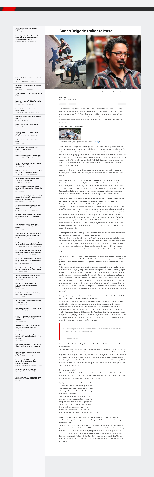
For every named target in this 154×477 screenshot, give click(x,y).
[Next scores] (148, 3)
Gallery (96, 142)
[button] (143, 9)
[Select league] (10, 3)
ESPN (9, 9)
